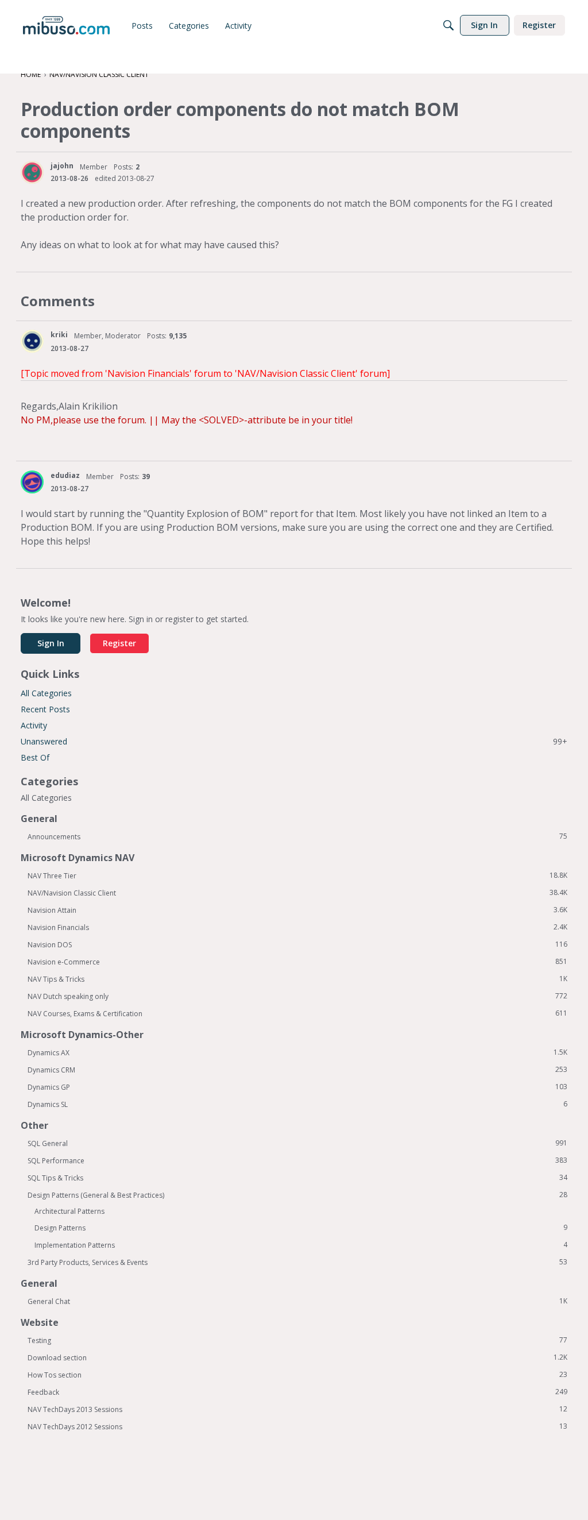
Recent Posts (45, 709)
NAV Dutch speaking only (297, 996)
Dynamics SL (297, 1104)
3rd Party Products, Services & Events (297, 1262)
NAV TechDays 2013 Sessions (297, 1409)
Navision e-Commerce (297, 961)
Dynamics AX (297, 1052)
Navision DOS (297, 944)
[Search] (448, 25)
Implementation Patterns (300, 1245)
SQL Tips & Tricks (297, 1177)
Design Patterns (300, 1227)
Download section (297, 1357)
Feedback (297, 1392)
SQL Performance (297, 1160)
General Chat (297, 1301)
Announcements (297, 836)
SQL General (297, 1143)
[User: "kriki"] (32, 341)
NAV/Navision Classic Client (297, 893)
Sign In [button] (50, 643)
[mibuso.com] (66, 25)
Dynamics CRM (297, 1069)
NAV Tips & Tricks (297, 979)
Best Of (35, 757)
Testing (297, 1340)
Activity (34, 725)
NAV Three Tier (297, 875)
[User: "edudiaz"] (32, 481)
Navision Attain (297, 910)
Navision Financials (297, 927)
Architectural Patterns (69, 1211)
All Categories (46, 693)
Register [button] (119, 643)
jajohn (62, 166)
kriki (59, 335)
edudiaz (65, 475)
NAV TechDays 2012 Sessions (297, 1426)
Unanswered (294, 741)
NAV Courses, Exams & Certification (297, 1013)
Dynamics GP (297, 1087)
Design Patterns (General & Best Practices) (297, 1195)
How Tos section (297, 1374)
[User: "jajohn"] (32, 172)
